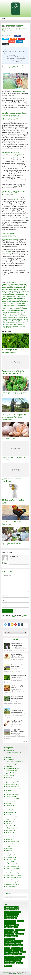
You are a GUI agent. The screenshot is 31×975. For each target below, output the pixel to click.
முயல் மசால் (20, 324)
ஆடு (21, 314)
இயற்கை (8, 777)
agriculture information (11, 282)
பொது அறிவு (9, 848)
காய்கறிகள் (9, 805)
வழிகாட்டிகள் (9, 859)
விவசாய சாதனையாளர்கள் (10, 25)
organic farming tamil (13, 301)
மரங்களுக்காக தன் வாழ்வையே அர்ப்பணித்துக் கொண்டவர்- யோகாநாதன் (14, 417)
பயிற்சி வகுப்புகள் (14, 952)
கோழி (20, 319)
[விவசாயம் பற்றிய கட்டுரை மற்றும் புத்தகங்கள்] (7, 667)
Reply (11, 558)
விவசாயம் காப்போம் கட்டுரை (13, 875)
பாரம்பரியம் (19, 322)
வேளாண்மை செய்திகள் (12, 882)
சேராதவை (8, 821)
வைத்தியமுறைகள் (10, 886)
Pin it (22, 38)
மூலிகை (15, 956)
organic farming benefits (11, 914)
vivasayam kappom (11, 768)
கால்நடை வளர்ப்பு (10, 807)
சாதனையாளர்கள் (20, 25)
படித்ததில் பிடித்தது (10, 828)
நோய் (21, 947)
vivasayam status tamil (17, 310)
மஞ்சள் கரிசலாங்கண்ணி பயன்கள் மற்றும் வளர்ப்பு (17, 697)
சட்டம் (7, 814)
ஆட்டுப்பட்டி (6, 315)
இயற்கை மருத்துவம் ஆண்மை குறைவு (13, 501)
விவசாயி (8, 879)
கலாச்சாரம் (8, 801)
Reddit (14, 38)
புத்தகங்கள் (9, 843)
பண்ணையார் (24, 321)
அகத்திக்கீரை (15, 314)
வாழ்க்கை (8, 861)
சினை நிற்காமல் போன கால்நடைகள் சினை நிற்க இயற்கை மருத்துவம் (17, 731)
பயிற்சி (6, 952)
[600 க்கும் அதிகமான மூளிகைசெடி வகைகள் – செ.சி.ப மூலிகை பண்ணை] (7, 646)
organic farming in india (22, 294)
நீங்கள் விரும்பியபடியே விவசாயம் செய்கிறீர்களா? (16, 58)
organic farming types (15, 303)
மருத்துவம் (8, 852)
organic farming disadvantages (16, 293)
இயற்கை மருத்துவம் (11, 782)
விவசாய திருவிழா (7, 326)
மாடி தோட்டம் (9, 855)
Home (3, 25)
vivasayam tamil (9, 929)
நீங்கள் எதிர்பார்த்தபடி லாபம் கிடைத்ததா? (15, 60)
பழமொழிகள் (9, 837)
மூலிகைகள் (21, 956)
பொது (7, 846)
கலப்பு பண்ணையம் (13, 319)
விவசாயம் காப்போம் (11, 873)
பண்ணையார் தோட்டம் (7, 972)
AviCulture (8, 757)
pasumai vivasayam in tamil (13, 761)
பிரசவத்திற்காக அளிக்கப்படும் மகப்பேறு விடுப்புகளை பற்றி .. (13, 372)
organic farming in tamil (9, 296)
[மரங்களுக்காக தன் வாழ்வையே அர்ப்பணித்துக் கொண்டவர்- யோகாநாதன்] (15, 405)
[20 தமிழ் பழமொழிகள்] (7, 723)
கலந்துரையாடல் (10, 796)
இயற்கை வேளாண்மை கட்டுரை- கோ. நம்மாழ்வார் (17, 655)
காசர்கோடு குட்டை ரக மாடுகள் (10, 239)
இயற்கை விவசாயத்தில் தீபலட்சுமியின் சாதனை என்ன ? (15, 52)
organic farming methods (14, 298)
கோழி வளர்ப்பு (9, 812)
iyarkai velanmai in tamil (11, 907)
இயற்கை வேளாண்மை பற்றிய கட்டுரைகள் (13, 789)
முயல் (14, 324)
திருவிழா (8, 823)
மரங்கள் (8, 850)
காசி (3, 562)
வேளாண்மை (8, 965)
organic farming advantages (12, 911)
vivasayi (5, 312)
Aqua (7, 755)
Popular (15, 639)
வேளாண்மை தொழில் (11, 884)
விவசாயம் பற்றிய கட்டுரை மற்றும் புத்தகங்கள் (17, 665)
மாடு (24, 322)
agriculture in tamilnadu (12, 752)
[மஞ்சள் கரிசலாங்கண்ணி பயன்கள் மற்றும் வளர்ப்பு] (7, 698)
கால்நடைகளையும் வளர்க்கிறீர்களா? (14, 61)
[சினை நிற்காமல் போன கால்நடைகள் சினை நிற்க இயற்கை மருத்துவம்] (7, 732)
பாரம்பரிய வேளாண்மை (9, 322)
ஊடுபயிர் (5, 319)
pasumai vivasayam (10, 920)
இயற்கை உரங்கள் (14, 315)
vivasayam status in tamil (11, 925)
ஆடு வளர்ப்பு (9, 773)
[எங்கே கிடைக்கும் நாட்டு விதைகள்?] (7, 688)
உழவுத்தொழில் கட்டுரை (22, 317)
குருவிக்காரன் (9, 810)
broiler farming (19, 284)
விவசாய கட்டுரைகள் (11, 866)
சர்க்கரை (7, 947)
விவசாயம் (16, 326)
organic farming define (13, 291)
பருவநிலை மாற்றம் (10, 834)
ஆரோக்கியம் (9, 775)
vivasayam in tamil (15, 308)
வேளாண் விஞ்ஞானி (20, 91)
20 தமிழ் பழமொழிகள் (16, 721)
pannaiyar (24, 305)
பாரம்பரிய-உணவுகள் (11, 841)
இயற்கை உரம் (17, 199)
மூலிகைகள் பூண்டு (9, 438)
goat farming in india (16, 286)
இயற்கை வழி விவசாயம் (9, 317)
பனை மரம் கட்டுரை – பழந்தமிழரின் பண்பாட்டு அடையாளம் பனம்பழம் (17, 710)
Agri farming (9, 750)
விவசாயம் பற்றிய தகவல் (12, 877)
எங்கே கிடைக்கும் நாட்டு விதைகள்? (17, 686)
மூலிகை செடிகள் (10, 857)
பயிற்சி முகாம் (9, 832)
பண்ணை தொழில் (15, 321)
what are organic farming (14, 312)
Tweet (6, 38)
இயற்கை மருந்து (19, 934)
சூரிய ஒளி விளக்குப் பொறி (12, 543)
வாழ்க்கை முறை (10, 864)
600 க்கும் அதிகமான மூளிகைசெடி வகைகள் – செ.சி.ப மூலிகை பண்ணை (17, 645)
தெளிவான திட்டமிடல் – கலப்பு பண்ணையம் (13, 458)
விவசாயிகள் (19, 963)
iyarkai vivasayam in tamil (12, 909)
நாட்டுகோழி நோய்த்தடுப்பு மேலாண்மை (11, 523)
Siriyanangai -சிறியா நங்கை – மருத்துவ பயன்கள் (13, 351)
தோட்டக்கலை (6, 321)
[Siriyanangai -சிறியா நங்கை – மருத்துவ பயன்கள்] (7, 677)
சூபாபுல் (26, 319)
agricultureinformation (8, 284)
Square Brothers (17, 973)
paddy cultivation (15, 305)
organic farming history (9, 294)
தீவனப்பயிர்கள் (10, 825)
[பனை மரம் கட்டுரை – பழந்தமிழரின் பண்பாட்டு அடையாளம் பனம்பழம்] (7, 711)
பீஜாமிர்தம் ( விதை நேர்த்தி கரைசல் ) (15, 394)
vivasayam (6, 308)
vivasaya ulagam (17, 307)
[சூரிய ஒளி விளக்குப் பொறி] (15, 534)
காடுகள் (8, 803)
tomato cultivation (7, 307)
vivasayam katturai (11, 770)
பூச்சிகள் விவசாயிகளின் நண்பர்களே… (11, 480)
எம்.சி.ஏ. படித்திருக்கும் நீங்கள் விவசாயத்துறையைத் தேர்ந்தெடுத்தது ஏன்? (15, 55)
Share (18, 35)
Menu (3, 18)
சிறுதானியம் (9, 819)
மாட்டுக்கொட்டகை (13, 166)
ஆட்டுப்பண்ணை (6, 251)
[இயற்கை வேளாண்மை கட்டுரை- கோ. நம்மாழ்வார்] (7, 656)
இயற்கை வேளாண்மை (11, 786)
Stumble (12, 41)
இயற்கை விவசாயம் (11, 784)
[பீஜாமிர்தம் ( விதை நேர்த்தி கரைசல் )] (15, 383)
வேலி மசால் (11, 328)
